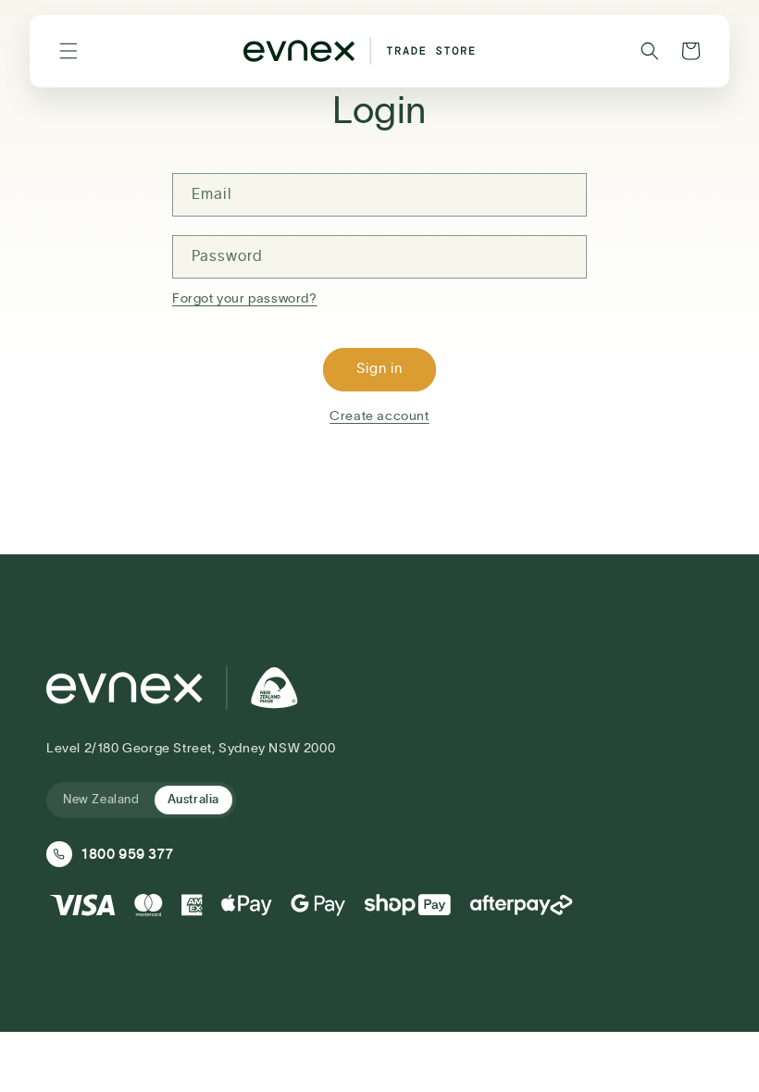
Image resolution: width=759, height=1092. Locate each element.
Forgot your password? (244, 298)
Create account (379, 416)
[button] (68, 51)
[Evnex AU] (172, 687)
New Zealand (101, 800)
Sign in (379, 369)
